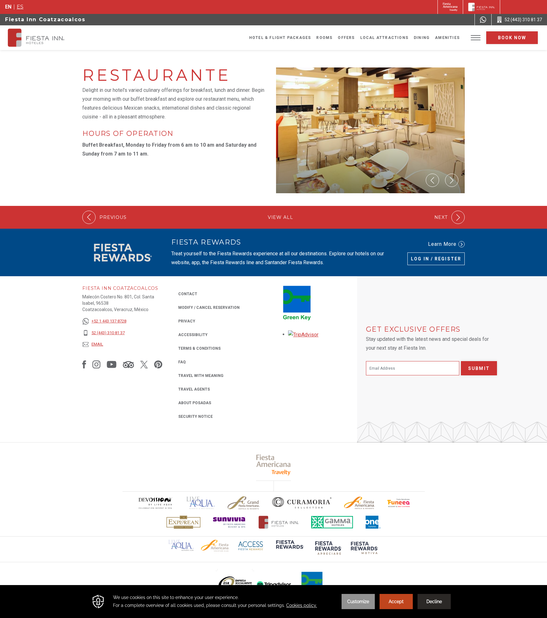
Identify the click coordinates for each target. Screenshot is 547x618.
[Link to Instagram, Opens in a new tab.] (96, 364)
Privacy (186, 321)
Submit (479, 368)
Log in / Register (436, 258)
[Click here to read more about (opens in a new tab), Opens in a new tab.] (289, 549)
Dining (422, 37)
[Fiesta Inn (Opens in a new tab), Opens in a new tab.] (450, 7)
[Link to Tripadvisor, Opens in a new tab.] (128, 364)
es (20, 7)
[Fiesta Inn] (481, 7)
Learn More (442, 244)
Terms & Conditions (199, 348)
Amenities (447, 37)
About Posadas (194, 403)
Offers (346, 37)
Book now (512, 37)
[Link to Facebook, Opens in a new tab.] (84, 364)
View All (280, 217)
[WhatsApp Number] (483, 19)
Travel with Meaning (200, 375)
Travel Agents (194, 389)
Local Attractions (384, 37)
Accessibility (193, 335)
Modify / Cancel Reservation (209, 307)
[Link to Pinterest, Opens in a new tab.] (158, 364)
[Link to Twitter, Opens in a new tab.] (144, 364)
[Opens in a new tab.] (303, 334)
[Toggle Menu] (476, 38)
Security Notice (195, 416)
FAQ (182, 362)
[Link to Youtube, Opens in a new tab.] (111, 364)
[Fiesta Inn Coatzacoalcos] (42, 37)
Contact (187, 294)
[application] (273, 601)
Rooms (324, 37)
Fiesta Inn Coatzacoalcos (45, 19)
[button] (432, 180)
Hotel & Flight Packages (280, 37)
